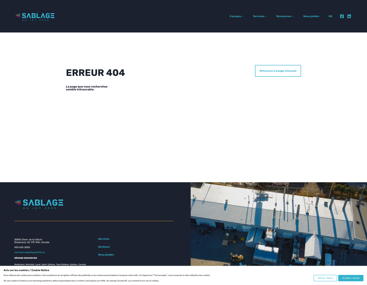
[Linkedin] (349, 16)
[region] (183, 275)
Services (103, 238)
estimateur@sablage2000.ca (29, 252)
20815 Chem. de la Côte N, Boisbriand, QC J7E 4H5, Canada (31, 241)
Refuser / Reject (325, 278)
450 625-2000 (22, 247)
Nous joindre (311, 16)
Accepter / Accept (350, 278)
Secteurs (104, 246)
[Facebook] (341, 16)
